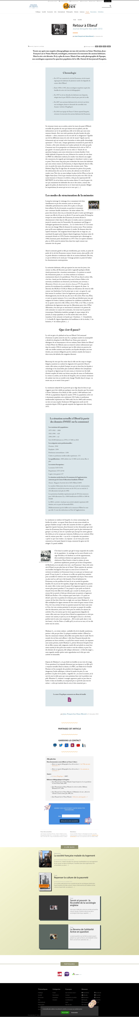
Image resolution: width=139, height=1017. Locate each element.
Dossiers (55, 1000)
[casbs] (60, 974)
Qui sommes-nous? (74, 1)
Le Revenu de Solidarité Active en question (82, 930)
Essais (87, 12)
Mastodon (85, 997)
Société (44, 12)
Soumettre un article (53, 1)
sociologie (41, 46)
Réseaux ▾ (100, 1)
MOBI (109, 46)
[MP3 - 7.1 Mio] (69, 699)
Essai (74, 19)
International (61, 12)
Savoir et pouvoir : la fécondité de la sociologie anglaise (83, 903)
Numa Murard (89, 36)
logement (36, 46)
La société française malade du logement (74, 855)
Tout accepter (65, 1012)
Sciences (82, 12)
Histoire (76, 12)
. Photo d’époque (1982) (60, 32)
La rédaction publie (64, 1)
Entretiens (100, 12)
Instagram (85, 1002)
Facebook (98, 992)
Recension (57, 853)
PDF (97, 46)
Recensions (93, 12)
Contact (67, 995)
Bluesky (85, 995)
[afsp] (67, 974)
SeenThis (97, 1000)
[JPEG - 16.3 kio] (46, 555)
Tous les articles (84, 1)
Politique (38, 12)
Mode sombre (92, 1)
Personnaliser (74, 1012)
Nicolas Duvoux (59, 881)
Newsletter (86, 992)
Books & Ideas (108, 1)
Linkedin (97, 997)
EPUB (104, 46)
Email (59, 816)
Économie (50, 12)
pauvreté (31, 46)
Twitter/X (85, 1004)
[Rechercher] (110, 6)
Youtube (98, 995)
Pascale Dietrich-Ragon (61, 859)
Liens (66, 1002)
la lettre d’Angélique (57, 776)
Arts (55, 12)
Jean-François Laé (80, 36)
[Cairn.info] (76, 974)
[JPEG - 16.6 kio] (93, 205)
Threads (85, 1000)
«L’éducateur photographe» (79, 797)
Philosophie (69, 12)
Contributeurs (69, 1000)
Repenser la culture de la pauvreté (71, 877)
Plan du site (68, 1004)
